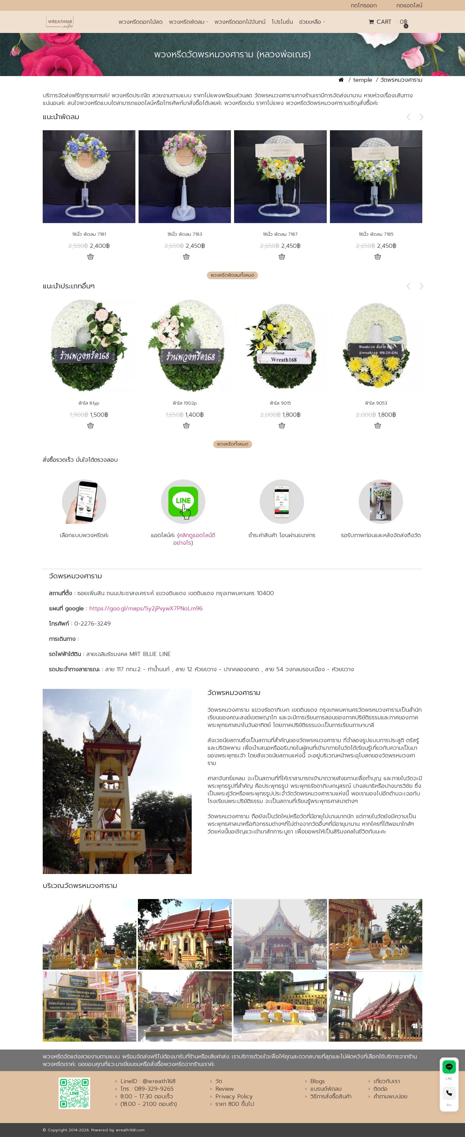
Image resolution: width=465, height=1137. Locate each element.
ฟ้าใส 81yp (88, 403)
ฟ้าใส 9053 (376, 403)
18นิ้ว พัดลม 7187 (280, 234)
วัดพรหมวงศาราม (401, 79)
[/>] (117, 781)
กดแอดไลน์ (409, 5)
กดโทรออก (364, 5)
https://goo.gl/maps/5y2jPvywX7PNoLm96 (146, 608)
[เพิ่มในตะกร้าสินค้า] (91, 256)
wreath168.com (130, 1130)
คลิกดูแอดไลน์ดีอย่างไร (194, 539)
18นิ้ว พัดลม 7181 (89, 234)
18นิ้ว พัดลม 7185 (376, 234)
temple (362, 79)
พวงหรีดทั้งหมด (232, 444)
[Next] (421, 117)
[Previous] (409, 117)
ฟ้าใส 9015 (280, 403)
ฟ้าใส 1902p (185, 403)
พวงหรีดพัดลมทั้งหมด (232, 275)
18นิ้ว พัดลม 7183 (184, 234)
